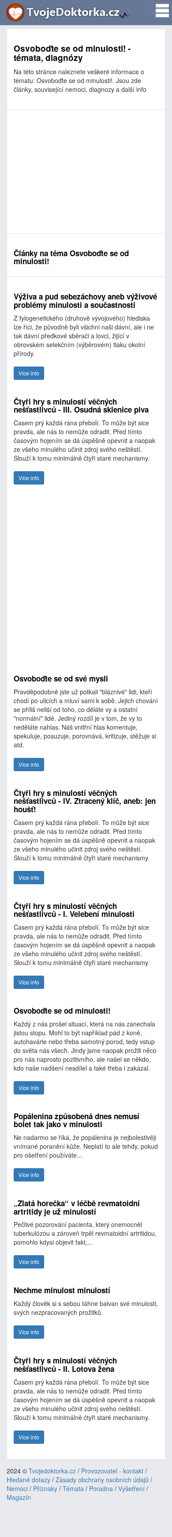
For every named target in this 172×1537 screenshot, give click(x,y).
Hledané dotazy (28, 1479)
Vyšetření (131, 1488)
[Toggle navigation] (160, 8)
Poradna (101, 1488)
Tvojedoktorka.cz (52, 1470)
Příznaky (45, 1488)
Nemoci (17, 1488)
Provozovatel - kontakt (112, 1470)
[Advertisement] (86, 171)
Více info (29, 373)
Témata (73, 1488)
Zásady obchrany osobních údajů (102, 1479)
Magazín (19, 1497)
